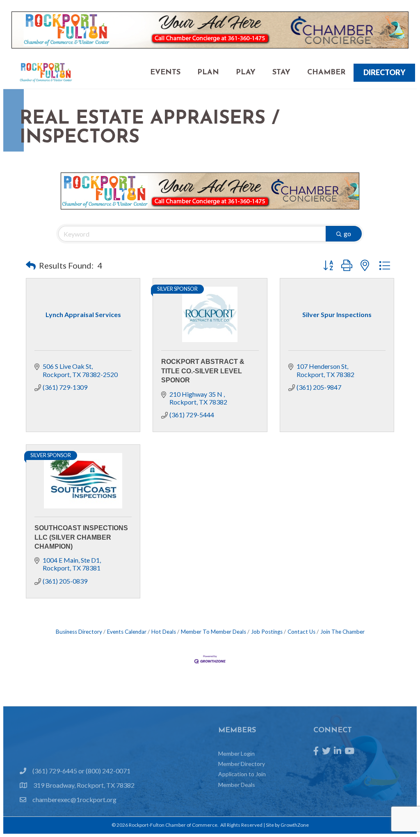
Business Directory (79, 631)
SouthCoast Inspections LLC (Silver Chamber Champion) (81, 537)
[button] (31, 265)
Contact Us (301, 631)
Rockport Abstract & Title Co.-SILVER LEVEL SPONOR (202, 371)
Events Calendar (126, 631)
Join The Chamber (342, 631)
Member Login (236, 753)
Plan (208, 72)
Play (246, 72)
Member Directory (241, 763)
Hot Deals (163, 631)
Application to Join (242, 773)
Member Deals (236, 784)
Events (165, 72)
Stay (281, 72)
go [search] (347, 233)
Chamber (326, 72)
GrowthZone (295, 825)
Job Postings (267, 631)
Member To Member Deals (213, 631)
